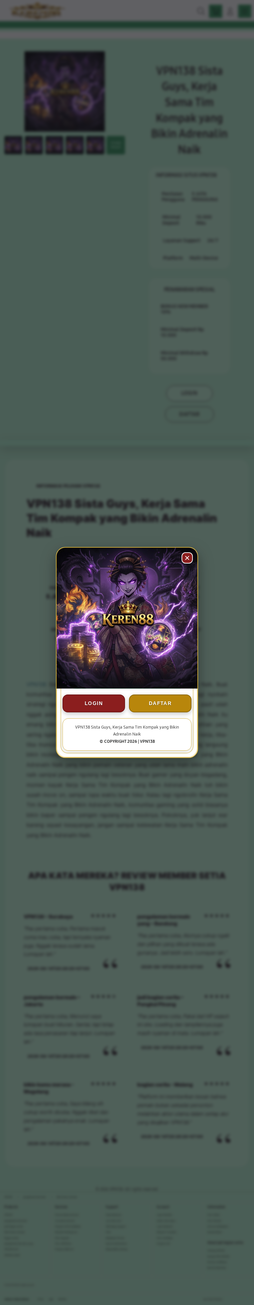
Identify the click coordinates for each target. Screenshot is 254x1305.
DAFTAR (160, 703)
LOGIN (94, 703)
